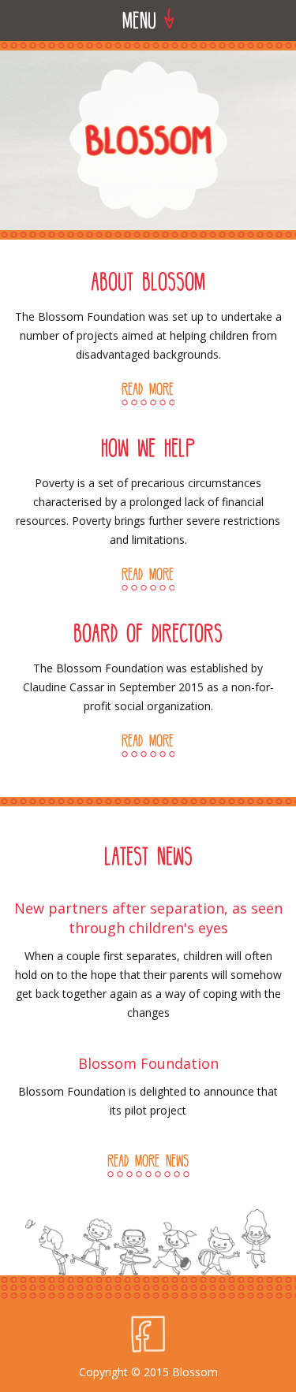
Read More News (148, 1160)
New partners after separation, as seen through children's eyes (148, 918)
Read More (148, 388)
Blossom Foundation (148, 1063)
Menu (143, 20)
